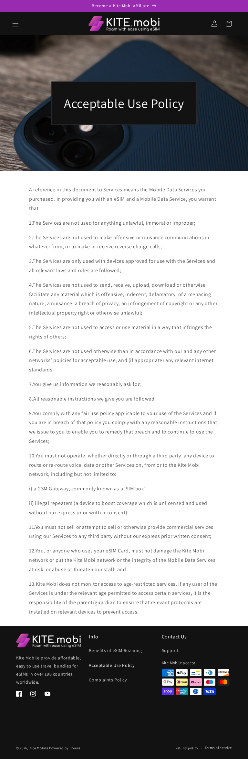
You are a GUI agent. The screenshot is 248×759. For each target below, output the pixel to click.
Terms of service (218, 747)
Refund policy (186, 748)
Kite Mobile (38, 748)
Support (170, 650)
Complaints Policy (108, 680)
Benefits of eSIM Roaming (115, 650)
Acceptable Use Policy (112, 665)
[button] (15, 23)
